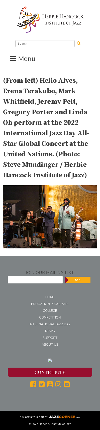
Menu (27, 59)
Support (50, 338)
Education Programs (50, 304)
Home (50, 297)
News (50, 331)
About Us (50, 344)
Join (77, 280)
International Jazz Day (50, 324)
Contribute (50, 373)
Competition (50, 317)
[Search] (80, 43)
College (50, 310)
